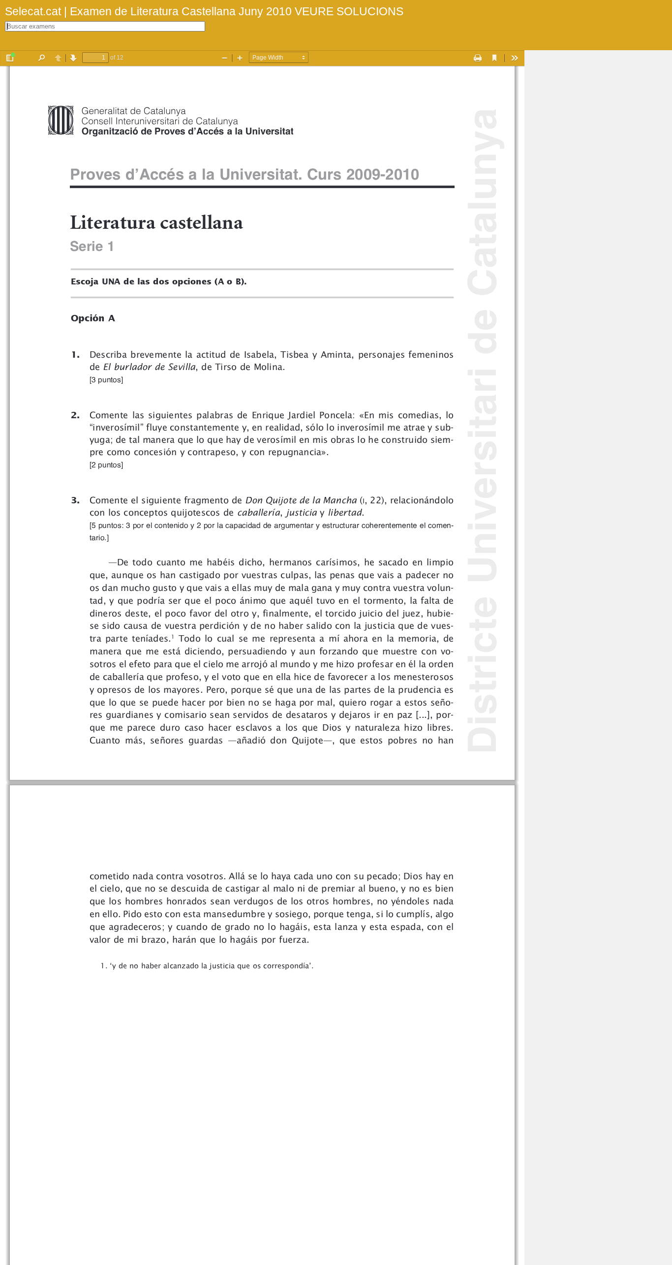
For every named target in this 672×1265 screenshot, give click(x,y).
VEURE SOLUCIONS (347, 11)
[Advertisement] (598, 197)
